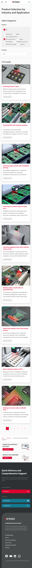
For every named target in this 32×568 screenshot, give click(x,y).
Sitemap (7, 547)
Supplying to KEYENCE (10, 545)
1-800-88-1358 (6, 505)
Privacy (7, 537)
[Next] (24, 428)
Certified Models (9, 535)
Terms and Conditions (10, 540)
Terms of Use (8, 542)
